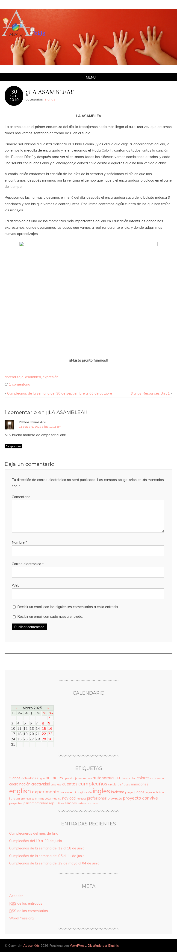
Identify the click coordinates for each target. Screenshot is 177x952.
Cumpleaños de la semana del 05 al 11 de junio (47, 856)
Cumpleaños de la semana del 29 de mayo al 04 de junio (54, 863)
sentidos (71, 803)
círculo (112, 784)
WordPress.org (21, 918)
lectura (160, 792)
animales (54, 777)
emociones (139, 784)
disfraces (124, 784)
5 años (15, 778)
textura (82, 803)
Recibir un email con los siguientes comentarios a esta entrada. (67, 607)
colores (143, 777)
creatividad (40, 784)
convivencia (157, 778)
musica (56, 798)
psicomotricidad (36, 803)
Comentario (21, 497)
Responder (13, 446)
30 (14, 91)
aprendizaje (14, 377)
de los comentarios (28, 911)
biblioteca (121, 778)
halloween (67, 792)
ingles (101, 791)
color (132, 778)
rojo (52, 803)
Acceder (16, 896)
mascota (44, 798)
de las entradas (25, 903)
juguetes (150, 792)
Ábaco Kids (31, 945)
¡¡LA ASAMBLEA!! (50, 92)
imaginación (83, 792)
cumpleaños (92, 783)
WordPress (78, 945)
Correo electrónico (28, 564)
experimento (45, 791)
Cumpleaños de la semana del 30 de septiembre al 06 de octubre (59, 393)
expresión (50, 377)
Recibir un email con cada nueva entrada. (50, 616)
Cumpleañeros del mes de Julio (33, 833)
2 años (49, 99)
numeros (81, 798)
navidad (69, 798)
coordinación (19, 784)
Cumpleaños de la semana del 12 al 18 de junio (47, 848)
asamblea (33, 377)
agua (42, 778)
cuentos (69, 784)
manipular (32, 798)
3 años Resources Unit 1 (150, 393)
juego (129, 792)
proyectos (16, 803)
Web (16, 585)
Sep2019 (14, 98)
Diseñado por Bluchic (103, 945)
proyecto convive (140, 798)
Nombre (19, 542)
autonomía (103, 777)
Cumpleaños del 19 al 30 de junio (35, 841)
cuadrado (56, 784)
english (20, 791)
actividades (29, 778)
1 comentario (19, 384)
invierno (117, 792)
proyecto (115, 798)
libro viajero (17, 798)
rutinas (60, 803)
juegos (139, 792)
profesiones (97, 798)
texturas (92, 803)
